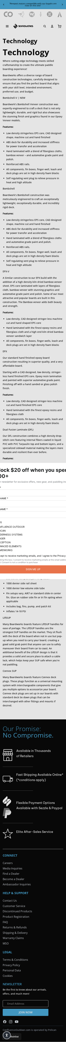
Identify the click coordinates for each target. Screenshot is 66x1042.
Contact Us (10, 900)
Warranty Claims (13, 938)
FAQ (5, 922)
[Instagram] (11, 1021)
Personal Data (12, 970)
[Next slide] (62, 4)
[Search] (44, 26)
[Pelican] (21, 14)
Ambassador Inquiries (17, 884)
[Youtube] (17, 1021)
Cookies (8, 976)
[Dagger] (41, 14)
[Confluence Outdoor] (8, 14)
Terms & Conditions (15, 960)
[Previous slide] (3, 4)
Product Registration (16, 917)
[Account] (52, 26)
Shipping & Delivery (15, 933)
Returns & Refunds (15, 927)
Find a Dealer (11, 874)
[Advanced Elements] (60, 14)
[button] (7, 1035)
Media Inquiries (12, 868)
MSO (6, 943)
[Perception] (49, 14)
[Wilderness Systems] (32, 14)
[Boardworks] (23, 26)
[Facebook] (5, 1021)
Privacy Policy (11, 965)
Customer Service (14, 906)
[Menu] (7, 26)
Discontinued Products (17, 911)
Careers (8, 863)
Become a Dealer (13, 879)
